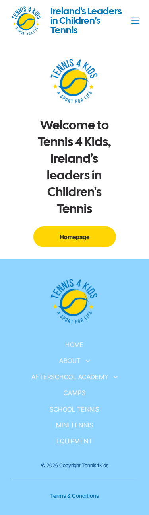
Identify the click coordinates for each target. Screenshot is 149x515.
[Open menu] (135, 21)
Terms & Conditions (74, 495)
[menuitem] (74, 345)
